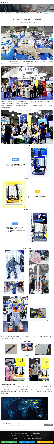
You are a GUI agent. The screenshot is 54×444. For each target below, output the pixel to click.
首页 (9, 12)
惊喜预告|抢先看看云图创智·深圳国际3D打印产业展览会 (17, 426)
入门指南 (51, 13)
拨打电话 (10, 442)
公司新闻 (17, 12)
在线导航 (46, 442)
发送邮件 (28, 442)
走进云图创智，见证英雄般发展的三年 (13, 423)
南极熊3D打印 (31, 438)
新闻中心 (12, 12)
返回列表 (49, 424)
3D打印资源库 (38, 438)
